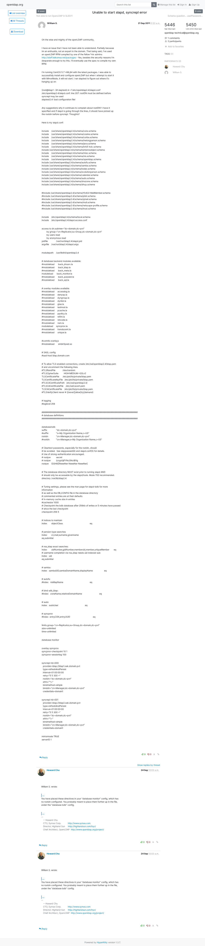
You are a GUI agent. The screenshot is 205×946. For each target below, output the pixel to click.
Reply (45, 757)
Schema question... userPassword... (185, 16)
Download (18, 31)
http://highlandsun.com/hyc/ (82, 826)
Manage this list (167, 4)
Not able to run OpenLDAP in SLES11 (54, 16)
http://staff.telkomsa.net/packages (59, 57)
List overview (18, 13)
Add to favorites (176, 46)
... (43, 795)
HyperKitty (102, 942)
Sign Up (195, 4)
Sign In (183, 4)
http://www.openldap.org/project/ (87, 829)
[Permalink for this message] (158, 754)
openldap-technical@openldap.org (181, 32)
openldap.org (15, 4)
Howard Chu (53, 770)
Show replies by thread (148, 765)
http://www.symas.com (79, 823)
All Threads (18, 20)
